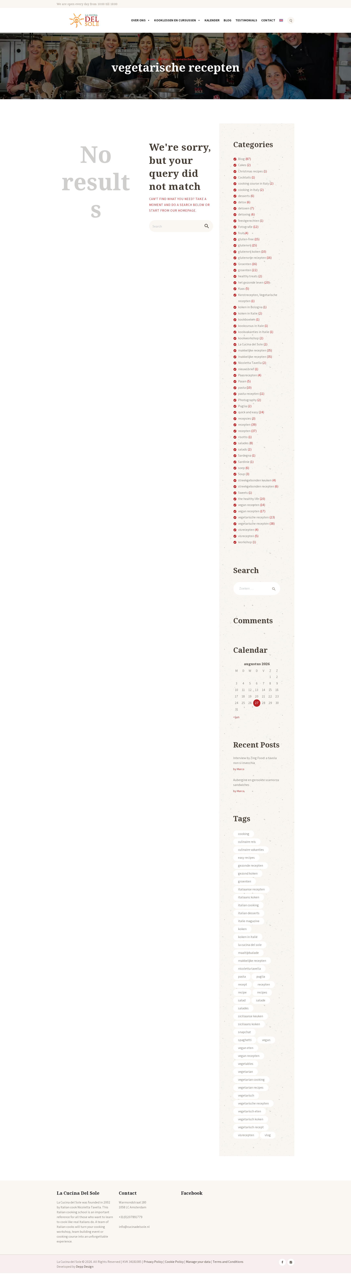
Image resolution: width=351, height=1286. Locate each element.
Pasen (242, 381)
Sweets (243, 493)
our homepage (183, 210)
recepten (244, 424)
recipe (242, 992)
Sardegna (244, 455)
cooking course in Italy (253, 183)
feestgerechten (248, 221)
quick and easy (248, 412)
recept (242, 984)
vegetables (245, 1064)
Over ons (138, 20)
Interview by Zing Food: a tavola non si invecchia (255, 760)
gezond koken (248, 873)
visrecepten (246, 530)
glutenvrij (244, 245)
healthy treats (248, 276)
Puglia (242, 406)
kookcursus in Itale (251, 326)
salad (242, 1000)
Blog (227, 20)
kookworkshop (248, 338)
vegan (266, 1040)
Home (151, 59)
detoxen (243, 208)
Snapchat (244, 1032)
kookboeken (246, 319)
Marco (240, 769)
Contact (268, 20)
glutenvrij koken (249, 251)
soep (241, 468)
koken (242, 929)
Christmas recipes (250, 171)
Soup (241, 474)
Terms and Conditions (228, 1262)
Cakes (242, 165)
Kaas (241, 288)
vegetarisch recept (251, 1127)
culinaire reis (247, 842)
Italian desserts (248, 913)
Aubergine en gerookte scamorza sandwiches (256, 782)
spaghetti (244, 1040)
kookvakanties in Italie (253, 332)
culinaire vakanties (251, 850)
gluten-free (246, 239)
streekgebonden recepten (256, 486)
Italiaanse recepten (251, 889)
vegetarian (245, 1071)
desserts (244, 196)
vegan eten (245, 1048)
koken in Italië (248, 937)
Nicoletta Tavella (250, 363)
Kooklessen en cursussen (175, 20)
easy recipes (246, 857)
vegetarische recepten (253, 517)
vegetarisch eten (249, 1111)
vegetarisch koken (250, 1119)
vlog (268, 1135)
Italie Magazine (248, 921)
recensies (244, 418)
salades (243, 443)
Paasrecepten (247, 375)
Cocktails (244, 177)
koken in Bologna (250, 307)
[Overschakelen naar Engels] (282, 23)
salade (260, 1000)
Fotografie (245, 227)
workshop (245, 542)
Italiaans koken (248, 897)
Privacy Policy (153, 1262)
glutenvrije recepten (252, 258)
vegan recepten (248, 505)
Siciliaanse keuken (250, 1016)
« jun (236, 717)
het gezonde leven (250, 282)
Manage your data (198, 1262)
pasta (242, 387)
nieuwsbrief (246, 369)
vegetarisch (246, 1095)
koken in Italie (248, 313)
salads (242, 449)
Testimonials (246, 20)
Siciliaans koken (249, 1024)
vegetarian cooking (251, 1079)
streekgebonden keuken (255, 480)
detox (242, 202)
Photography (247, 400)
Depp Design (84, 1266)
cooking (243, 834)
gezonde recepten (250, 865)
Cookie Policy (174, 1262)
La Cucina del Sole (250, 344)
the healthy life (248, 499)
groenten (244, 270)
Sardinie (243, 462)
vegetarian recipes (250, 1087)
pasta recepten (248, 394)
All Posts (164, 59)
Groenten (244, 264)
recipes (262, 992)
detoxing (244, 214)
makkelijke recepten (252, 350)
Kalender (212, 20)
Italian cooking (248, 905)
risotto (243, 437)
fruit (241, 233)
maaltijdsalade (248, 953)
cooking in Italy (248, 190)
